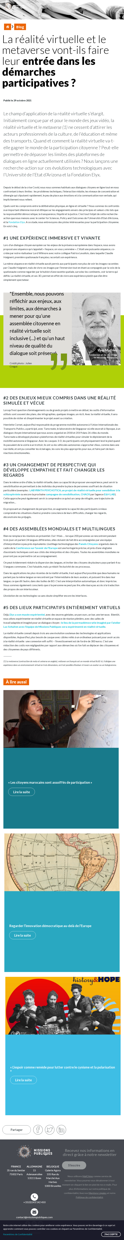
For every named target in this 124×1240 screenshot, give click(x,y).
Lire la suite (21, 792)
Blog (20, 26)
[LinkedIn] (61, 1130)
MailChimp (88, 1176)
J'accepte (111, 1234)
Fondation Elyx (17, 222)
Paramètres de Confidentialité (17, 1234)
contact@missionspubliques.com (34, 1217)
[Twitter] (49, 1130)
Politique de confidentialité (89, 1197)
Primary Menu (118, 6)
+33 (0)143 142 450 (34, 1202)
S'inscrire (74, 1165)
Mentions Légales (98, 1193)
